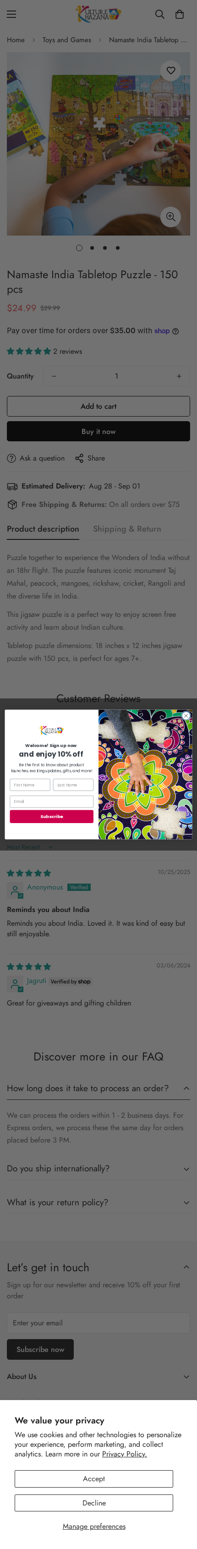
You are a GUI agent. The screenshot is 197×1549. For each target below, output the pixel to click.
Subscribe (51, 816)
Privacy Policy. (124, 1454)
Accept (94, 1478)
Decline (94, 1503)
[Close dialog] (186, 716)
